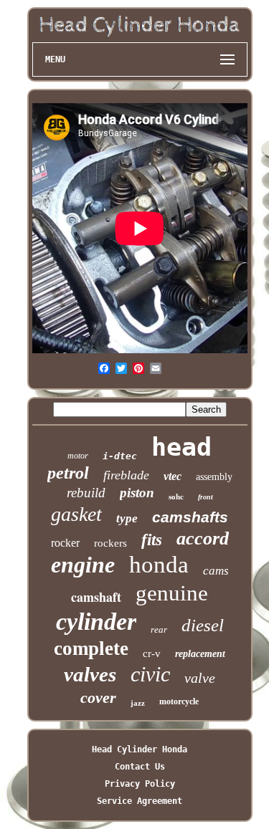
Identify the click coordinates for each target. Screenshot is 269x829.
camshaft (96, 597)
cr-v (152, 653)
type (127, 518)
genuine (172, 592)
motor (77, 456)
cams (216, 571)
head (181, 447)
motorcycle (179, 701)
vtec (172, 476)
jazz (138, 703)
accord (202, 538)
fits (151, 540)
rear (159, 629)
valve (199, 678)
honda (159, 565)
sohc (176, 496)
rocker (65, 543)
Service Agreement (139, 801)
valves (90, 674)
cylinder (96, 621)
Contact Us (140, 767)
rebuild (86, 492)
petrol (68, 473)
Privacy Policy (140, 784)
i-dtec (120, 456)
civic (150, 674)
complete (91, 648)
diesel (202, 625)
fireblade (126, 475)
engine (83, 565)
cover (98, 697)
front (205, 497)
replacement (200, 653)
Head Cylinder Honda (139, 749)
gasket (76, 514)
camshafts (190, 517)
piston (137, 492)
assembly (214, 476)
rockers (110, 543)
